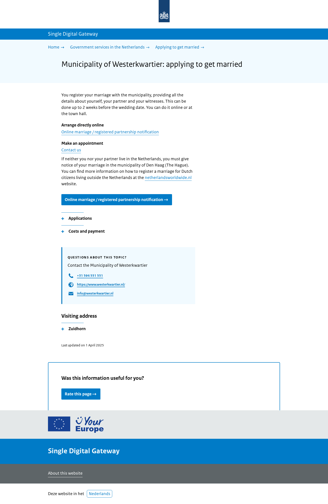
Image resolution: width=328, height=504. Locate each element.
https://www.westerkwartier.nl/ (101, 284)
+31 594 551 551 (90, 275)
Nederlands (99, 493)
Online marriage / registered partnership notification (110, 132)
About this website (65, 473)
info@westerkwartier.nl (95, 293)
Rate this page (78, 394)
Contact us (71, 150)
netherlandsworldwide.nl (168, 177)
